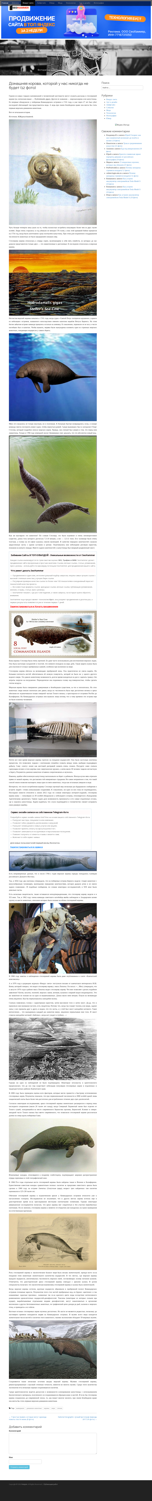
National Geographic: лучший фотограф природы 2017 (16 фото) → (77, 1418)
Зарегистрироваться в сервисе (26, 847)
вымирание (20, 1408)
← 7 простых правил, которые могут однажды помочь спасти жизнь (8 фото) (27, 1418)
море (53, 1408)
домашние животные (34, 1408)
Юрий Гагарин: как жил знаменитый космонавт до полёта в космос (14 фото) (123, 138)
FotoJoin (24, 1484)
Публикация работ (51, 1484)
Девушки (15, 3)
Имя (11, 1457)
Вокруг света (28, 3)
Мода (60, 3)
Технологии (71, 3)
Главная (5, 3)
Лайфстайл (41, 3)
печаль (59, 1408)
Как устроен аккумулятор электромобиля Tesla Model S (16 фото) (123, 181)
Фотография (99, 3)
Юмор (51, 3)
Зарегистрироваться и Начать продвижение (34, 606)
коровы (46, 1408)
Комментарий (15, 1431)
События (110, 108)
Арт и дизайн (84, 3)
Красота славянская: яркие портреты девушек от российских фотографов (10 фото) (123, 157)
